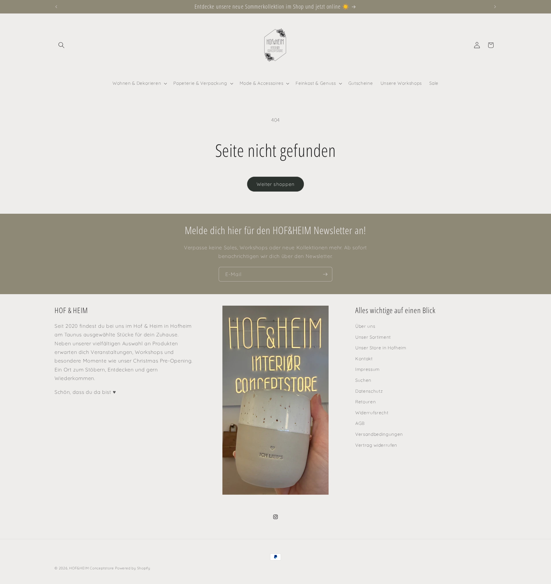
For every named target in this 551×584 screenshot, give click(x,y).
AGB (360, 423)
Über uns (365, 326)
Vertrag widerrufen (376, 445)
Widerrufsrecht (371, 412)
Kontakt (364, 358)
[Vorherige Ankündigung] (56, 7)
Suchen (363, 380)
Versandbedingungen (379, 434)
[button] (61, 45)
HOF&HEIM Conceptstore (91, 568)
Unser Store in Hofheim (380, 347)
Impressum (367, 369)
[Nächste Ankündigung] (495, 7)
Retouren (365, 401)
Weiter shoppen (275, 184)
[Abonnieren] (325, 274)
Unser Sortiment (373, 337)
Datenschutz (369, 391)
